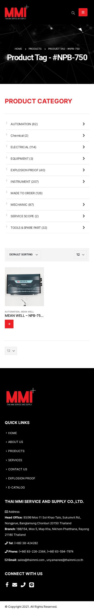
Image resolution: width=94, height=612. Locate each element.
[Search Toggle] (73, 13)
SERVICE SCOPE (25, 216)
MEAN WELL (27, 311)
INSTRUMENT (25, 181)
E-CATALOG (16, 487)
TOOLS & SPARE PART (29, 228)
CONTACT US (17, 469)
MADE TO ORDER (27, 193)
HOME (12, 433)
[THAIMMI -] (17, 12)
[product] (24, 286)
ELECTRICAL (23, 147)
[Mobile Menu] (83, 12)
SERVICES (15, 460)
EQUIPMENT (22, 158)
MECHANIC (22, 204)
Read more (9, 324)
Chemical (19, 135)
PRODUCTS (16, 451)
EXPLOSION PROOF (28, 170)
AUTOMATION (12, 311)
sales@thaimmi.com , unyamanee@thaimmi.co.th (50, 560)
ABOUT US (15, 442)
